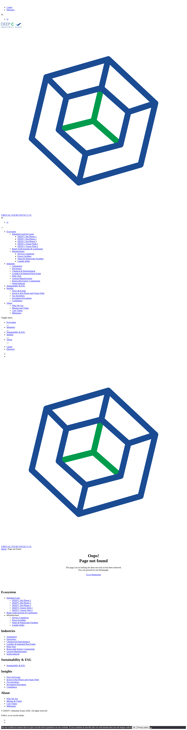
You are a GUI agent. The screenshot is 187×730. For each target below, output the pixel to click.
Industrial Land (13, 598)
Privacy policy (143, 727)
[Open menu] (2, 227)
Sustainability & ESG (16, 286)
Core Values (17, 310)
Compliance (17, 300)
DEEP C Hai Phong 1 (27, 236)
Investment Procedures (22, 298)
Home (3, 549)
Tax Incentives (18, 296)
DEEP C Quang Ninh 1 (28, 244)
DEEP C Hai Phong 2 (27, 239)
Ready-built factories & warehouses (27, 249)
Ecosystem (11, 231)
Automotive (17, 266)
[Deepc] (25, 586)
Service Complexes (26, 254)
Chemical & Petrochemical (23, 271)
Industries (11, 263)
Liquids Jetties (24, 261)
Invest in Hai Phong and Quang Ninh (28, 293)
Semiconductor (18, 283)
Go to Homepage (93, 574)
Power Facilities (24, 256)
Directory (11, 10)
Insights (10, 288)
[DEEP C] (11, 27)
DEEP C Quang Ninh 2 (28, 246)
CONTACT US (24, 215)
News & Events (19, 291)
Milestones (16, 313)
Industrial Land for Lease (23, 234)
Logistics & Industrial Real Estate (26, 273)
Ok (134, 727)
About (9, 303)
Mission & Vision (14, 701)
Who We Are (17, 305)
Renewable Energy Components (26, 281)
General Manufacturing (22, 278)
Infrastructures (18, 251)
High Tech (16, 276)
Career (9, 7)
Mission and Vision (20, 308)
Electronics (17, 268)
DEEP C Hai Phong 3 (27, 241)
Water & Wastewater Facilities (31, 259)
